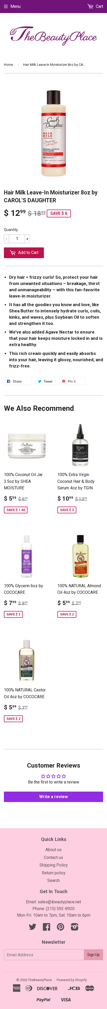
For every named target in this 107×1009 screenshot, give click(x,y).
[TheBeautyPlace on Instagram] (75, 928)
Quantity (11, 230)
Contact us (53, 857)
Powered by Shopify (72, 980)
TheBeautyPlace (40, 980)
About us (53, 849)
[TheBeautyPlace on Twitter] (32, 928)
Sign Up (93, 955)
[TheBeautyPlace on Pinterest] (60, 928)
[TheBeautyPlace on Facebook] (46, 928)
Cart (99, 6)
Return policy (53, 872)
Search (53, 880)
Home (8, 65)
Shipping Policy (53, 865)
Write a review (53, 796)
